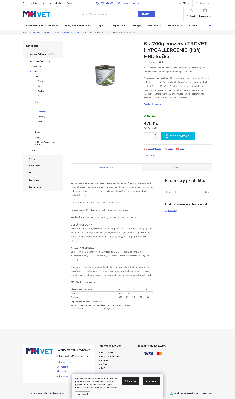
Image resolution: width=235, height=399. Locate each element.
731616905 (66, 367)
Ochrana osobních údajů (52, 3)
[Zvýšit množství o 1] (155, 134)
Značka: (149, 155)
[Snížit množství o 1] (155, 138)
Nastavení (83, 394)
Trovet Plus (37, 66)
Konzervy (41, 86)
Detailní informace (151, 104)
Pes (36, 76)
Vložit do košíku (180, 136)
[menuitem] (42, 25)
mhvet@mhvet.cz (68, 362)
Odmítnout (130, 380)
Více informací (110, 387)
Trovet (34, 71)
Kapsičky (41, 116)
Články (104, 364)
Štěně (37, 132)
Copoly (32, 158)
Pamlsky (41, 91)
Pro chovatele (35, 187)
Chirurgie (33, 173)
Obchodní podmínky (31, 3)
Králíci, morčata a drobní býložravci (45, 143)
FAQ (103, 368)
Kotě (37, 137)
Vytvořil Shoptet (180, 393)
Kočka (37, 102)
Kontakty (70, 3)
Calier (34, 151)
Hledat (146, 13)
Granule (41, 81)
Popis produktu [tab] (106, 167)
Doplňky (41, 96)
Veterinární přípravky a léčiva (42, 54)
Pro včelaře (34, 180)
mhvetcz (64, 376)
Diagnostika (34, 166)
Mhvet (63, 371)
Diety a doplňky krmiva (39, 61)
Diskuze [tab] (176, 167)
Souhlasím (151, 380)
